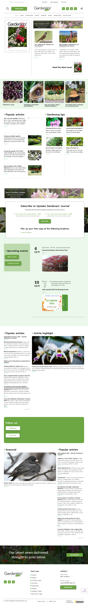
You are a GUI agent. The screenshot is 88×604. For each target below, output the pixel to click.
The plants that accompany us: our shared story (53, 105)
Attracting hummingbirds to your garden (74, 129)
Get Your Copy (67, 15)
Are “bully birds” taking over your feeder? (44, 45)
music (43, 253)
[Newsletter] (84, 590)
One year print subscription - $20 (28, 214)
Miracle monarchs (17, 354)
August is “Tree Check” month (70, 461)
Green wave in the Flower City (58, 368)
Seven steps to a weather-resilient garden (54, 148)
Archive (37, 15)
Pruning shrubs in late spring (53, 129)
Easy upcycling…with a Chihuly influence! (31, 105)
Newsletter (84, 591)
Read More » (37, 57)
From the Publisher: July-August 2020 (70, 532)
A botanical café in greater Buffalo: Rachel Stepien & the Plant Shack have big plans (17, 391)
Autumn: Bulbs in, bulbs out (17, 369)
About (22, 15)
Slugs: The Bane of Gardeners (72, 148)
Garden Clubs (57, 15)
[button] (1, 93)
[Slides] (14, 214)
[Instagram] (67, 8)
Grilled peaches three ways (70, 511)
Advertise (43, 15)
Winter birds (30, 484)
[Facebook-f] (63, 8)
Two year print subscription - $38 (59, 214)
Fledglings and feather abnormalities (10, 105)
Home (16, 15)
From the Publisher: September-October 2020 (17, 402)
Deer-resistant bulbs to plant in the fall (17, 379)
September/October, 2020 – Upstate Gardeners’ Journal (15, 337)
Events (50, 15)
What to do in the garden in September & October (17, 361)
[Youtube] (75, 8)
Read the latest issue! (62, 67)
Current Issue (29, 15)
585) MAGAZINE (20, 601)
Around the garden (71, 104)
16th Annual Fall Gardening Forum (55, 289)
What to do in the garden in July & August (71, 522)
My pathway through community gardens (70, 490)
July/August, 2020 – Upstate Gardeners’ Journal (70, 454)
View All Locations (26, 232)
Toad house (71, 480)
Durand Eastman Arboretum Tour (55, 250)
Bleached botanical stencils (17, 344)
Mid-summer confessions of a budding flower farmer (69, 45)
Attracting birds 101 (71, 470)
